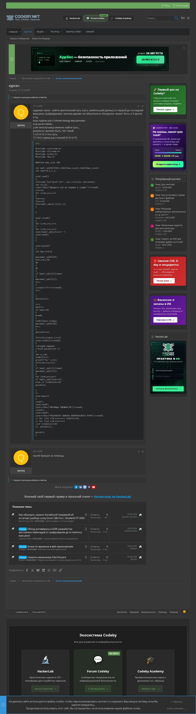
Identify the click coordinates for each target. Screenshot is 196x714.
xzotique (22, 549)
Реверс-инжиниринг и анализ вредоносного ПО (59, 560)
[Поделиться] (139, 106)
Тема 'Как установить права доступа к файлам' (170, 196)
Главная (174, 612)
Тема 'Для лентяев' (165, 184)
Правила (134, 612)
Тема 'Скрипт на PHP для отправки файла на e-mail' (169, 240)
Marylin (22, 560)
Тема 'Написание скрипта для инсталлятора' (168, 227)
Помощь (162, 612)
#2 (143, 451)
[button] (20, 31)
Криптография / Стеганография (60, 521)
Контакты (122, 612)
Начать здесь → (165, 109)
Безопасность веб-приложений (52, 549)
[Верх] (181, 612)
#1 (143, 106)
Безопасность (148, 612)
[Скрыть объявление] (183, 48)
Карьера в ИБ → (165, 319)
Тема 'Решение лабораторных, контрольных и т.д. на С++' (170, 211)
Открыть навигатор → (168, 164)
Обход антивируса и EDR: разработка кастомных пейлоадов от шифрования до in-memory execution (50, 532)
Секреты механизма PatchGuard (46, 557)
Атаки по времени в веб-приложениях (50, 546)
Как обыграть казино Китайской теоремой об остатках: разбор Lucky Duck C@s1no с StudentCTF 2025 (52, 516)
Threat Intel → (164, 280)
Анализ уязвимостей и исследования (60, 538)
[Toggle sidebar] (186, 39)
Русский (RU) (38, 612)
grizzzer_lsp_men (26, 521)
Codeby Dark (22, 612)
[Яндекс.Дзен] (89, 487)
